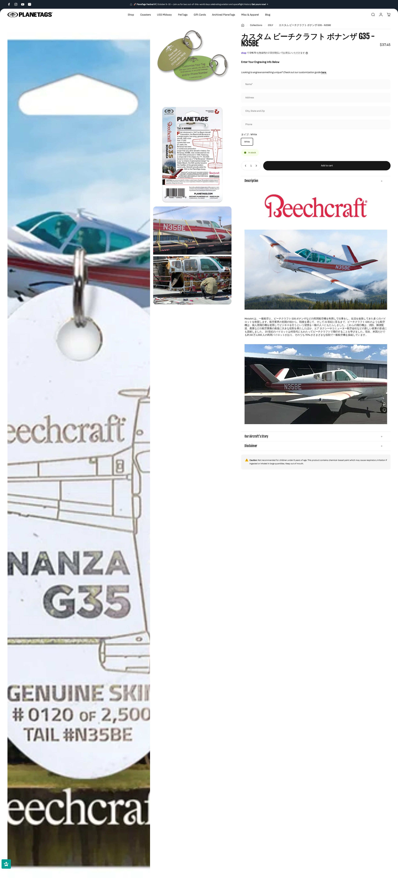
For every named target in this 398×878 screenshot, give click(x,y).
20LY (270, 25)
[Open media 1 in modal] (78, 451)
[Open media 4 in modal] (192, 255)
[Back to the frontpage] (242, 25)
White (247, 141)
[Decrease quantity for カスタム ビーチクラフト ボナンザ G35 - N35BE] (244, 165)
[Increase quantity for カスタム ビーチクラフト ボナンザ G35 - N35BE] (257, 165)
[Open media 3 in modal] (192, 154)
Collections (256, 25)
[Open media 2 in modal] (192, 63)
